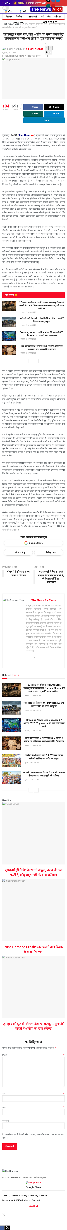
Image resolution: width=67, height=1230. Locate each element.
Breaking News (11, 56)
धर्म (42, 16)
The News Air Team (34, 49)
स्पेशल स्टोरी (32, 16)
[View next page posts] (36, 361)
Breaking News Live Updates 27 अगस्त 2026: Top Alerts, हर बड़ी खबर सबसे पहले (44, 723)
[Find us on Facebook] (9, 1215)
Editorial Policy (19, 1196)
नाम (33, 1094)
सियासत (9, 16)
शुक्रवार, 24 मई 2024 (9, 53)
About (5, 1196)
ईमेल (33, 1107)
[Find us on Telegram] (15, 1215)
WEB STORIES (50, 22)
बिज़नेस (19, 16)
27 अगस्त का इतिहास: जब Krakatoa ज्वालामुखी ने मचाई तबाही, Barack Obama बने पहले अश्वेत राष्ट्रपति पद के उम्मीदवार (41, 305)
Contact (36, 1200)
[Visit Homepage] (46, 9)
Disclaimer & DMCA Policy (15, 1200)
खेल (48, 16)
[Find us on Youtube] (53, 6)
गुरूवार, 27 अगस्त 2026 (28, 312)
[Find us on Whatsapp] (48, 6)
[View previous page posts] (31, 361)
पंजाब (33, 56)
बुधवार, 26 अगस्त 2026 (32, 763)
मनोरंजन (57, 16)
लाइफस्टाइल (18, 22)
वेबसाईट (5, 1121)
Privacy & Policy (38, 1196)
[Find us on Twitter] (3, 1215)
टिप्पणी (33, 1055)
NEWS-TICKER (25, 56)
